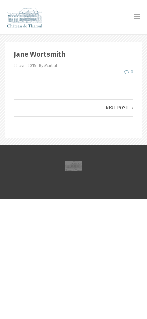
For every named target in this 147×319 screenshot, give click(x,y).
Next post (117, 107)
